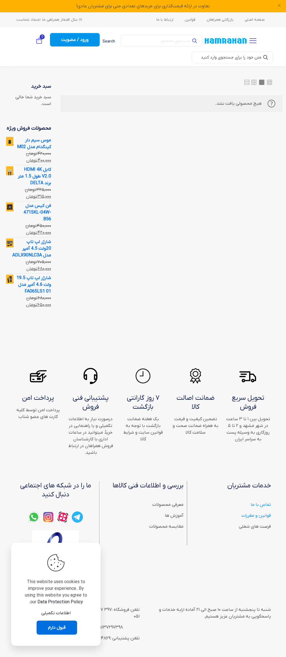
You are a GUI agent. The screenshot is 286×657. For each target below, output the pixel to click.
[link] (269, 82)
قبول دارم (57, 627)
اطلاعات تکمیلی (56, 613)
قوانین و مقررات (256, 515)
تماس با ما (261, 505)
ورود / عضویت (75, 40)
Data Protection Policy (60, 602)
